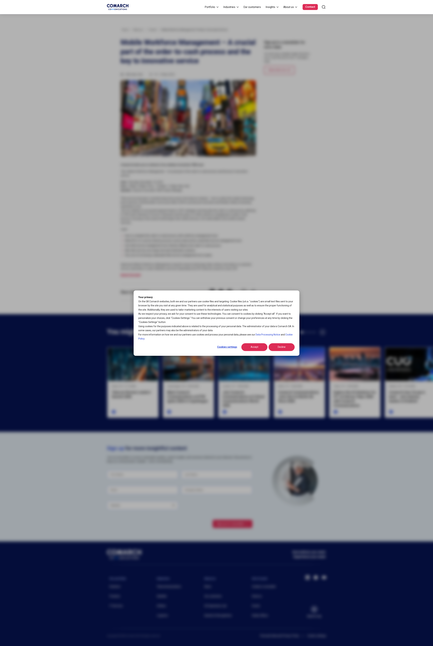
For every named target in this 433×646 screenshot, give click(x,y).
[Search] (323, 7)
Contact (310, 6)
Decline (282, 347)
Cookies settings (227, 347)
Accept (254, 347)
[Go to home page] (117, 7)
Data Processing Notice (268, 334)
